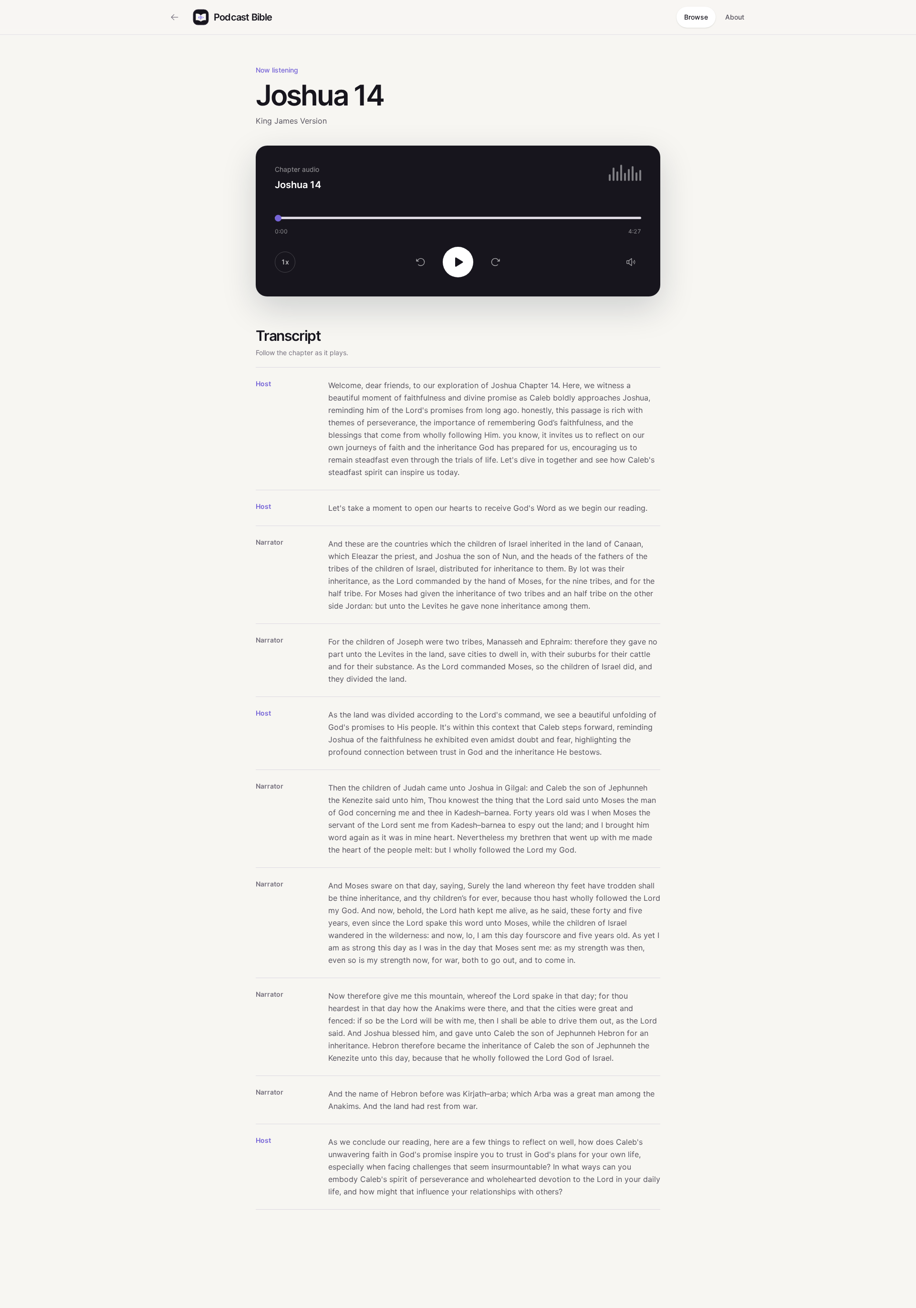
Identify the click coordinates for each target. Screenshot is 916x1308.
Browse (696, 17)
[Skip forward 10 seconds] (495, 262)
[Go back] (174, 17)
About (734, 17)
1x (285, 262)
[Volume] (630, 262)
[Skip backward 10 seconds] (420, 262)
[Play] (458, 262)
